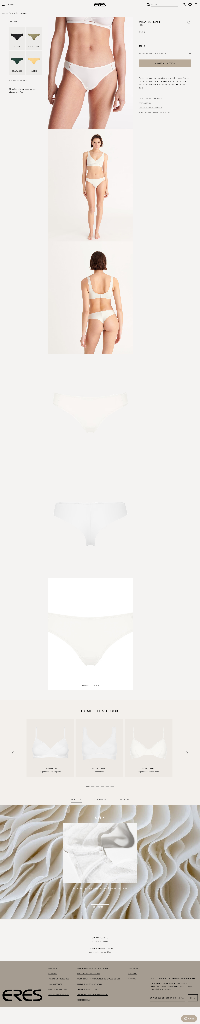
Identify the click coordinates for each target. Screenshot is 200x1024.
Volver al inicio (90, 686)
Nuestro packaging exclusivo (154, 112)
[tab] (76, 799)
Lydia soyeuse (50, 769)
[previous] (13, 753)
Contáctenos (145, 103)
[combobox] (165, 53)
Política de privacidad (88, 974)
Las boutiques (55, 984)
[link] (184, 4)
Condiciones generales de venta (92, 968)
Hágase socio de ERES (58, 995)
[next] (187, 753)
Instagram (133, 968)
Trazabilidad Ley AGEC (88, 989)
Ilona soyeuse (149, 769)
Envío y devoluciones (150, 108)
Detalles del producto (151, 98)
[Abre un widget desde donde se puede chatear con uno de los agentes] (189, 1019)
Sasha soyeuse (99, 769)
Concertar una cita (57, 989)
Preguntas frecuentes (58, 979)
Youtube (132, 979)
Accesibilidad (83, 1000)
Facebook (132, 974)
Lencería (6, 13)
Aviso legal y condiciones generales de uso (98, 979)
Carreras (52, 974)
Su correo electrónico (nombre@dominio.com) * (167, 998)
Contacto (52, 968)
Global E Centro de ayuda (89, 984)
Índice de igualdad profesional (92, 995)
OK (191, 998)
